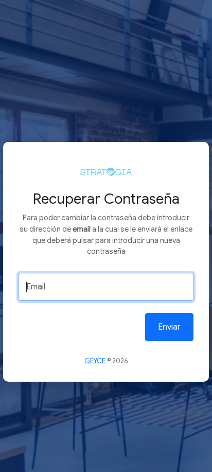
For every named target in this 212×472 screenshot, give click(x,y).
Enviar (169, 327)
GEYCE (94, 361)
